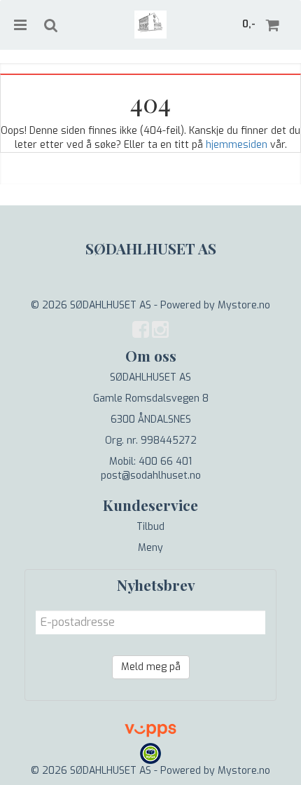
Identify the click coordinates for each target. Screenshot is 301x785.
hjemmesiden (236, 144)
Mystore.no (244, 305)
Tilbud (150, 526)
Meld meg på (151, 667)
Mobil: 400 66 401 (150, 461)
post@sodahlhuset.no (151, 475)
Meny (150, 547)
